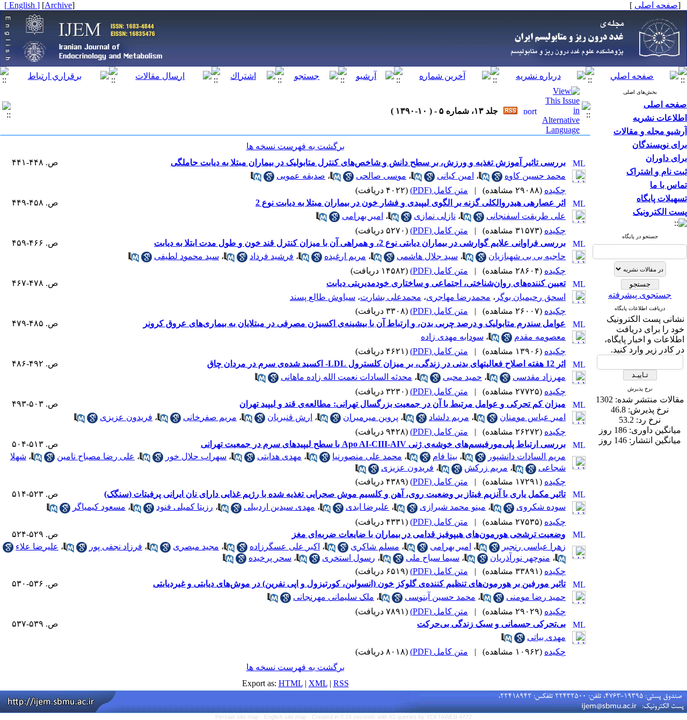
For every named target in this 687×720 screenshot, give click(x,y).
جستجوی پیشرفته (639, 294)
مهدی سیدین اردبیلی (279, 506)
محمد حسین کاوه (535, 175)
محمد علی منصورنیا (367, 456)
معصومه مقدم (540, 336)
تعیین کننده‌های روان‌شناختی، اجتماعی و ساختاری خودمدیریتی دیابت (446, 283)
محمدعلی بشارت (390, 297)
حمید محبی (462, 376)
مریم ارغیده (345, 256)
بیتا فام (445, 456)
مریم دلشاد (449, 417)
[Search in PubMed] (484, 178)
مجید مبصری (196, 546)
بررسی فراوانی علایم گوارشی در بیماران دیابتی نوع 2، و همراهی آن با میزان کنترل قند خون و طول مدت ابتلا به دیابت (360, 242)
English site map (286, 717)
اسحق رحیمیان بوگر (530, 297)
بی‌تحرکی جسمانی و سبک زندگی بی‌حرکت (491, 623)
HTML (291, 683)
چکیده (555, 190)
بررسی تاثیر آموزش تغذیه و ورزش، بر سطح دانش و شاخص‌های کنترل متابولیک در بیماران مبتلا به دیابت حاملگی (368, 162)
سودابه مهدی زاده (452, 336)
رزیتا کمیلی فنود (184, 506)
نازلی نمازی (435, 216)
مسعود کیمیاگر (99, 506)
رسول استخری (348, 557)
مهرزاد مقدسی (539, 376)
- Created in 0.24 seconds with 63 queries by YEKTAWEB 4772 (390, 717)
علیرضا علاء (37, 546)
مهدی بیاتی (546, 637)
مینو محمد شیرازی (453, 506)
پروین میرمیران (370, 417)
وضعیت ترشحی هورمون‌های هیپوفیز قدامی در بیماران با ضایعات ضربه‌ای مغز (429, 534)
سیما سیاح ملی (432, 557)
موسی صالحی (381, 175)
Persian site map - (239, 717)
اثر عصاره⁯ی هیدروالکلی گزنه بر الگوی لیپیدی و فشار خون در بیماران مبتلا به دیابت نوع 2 (410, 202)
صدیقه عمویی (300, 175)
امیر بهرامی (362, 216)
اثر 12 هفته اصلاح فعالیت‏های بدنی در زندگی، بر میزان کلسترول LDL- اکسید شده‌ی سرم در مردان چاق (386, 363)
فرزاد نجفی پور (115, 546)
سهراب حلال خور (195, 456)
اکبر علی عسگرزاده (285, 546)
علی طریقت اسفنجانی (526, 216)
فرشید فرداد (272, 256)
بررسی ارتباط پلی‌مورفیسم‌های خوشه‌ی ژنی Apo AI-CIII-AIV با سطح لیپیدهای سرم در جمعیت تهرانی (383, 444)
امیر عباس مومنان (533, 417)
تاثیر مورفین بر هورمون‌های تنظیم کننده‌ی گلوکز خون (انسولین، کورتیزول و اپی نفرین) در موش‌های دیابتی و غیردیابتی (359, 583)
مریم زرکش (486, 467)
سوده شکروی (541, 506)
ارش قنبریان (289, 417)
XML (318, 683)
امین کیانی (455, 175)
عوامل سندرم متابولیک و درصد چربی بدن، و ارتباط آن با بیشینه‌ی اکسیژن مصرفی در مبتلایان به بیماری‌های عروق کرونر (354, 323)
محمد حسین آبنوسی (440, 596)
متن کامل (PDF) (439, 190)
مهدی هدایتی (279, 456)
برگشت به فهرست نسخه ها (295, 146)
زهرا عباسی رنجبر (534, 546)
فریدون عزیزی (126, 417)
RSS (341, 683)
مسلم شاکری (374, 546)
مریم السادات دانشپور (527, 456)
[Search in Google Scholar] (497, 178)
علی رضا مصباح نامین (96, 456)
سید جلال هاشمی (427, 256)
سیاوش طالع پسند (322, 297)
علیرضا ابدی (367, 506)
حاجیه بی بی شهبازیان (527, 256)
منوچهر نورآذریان (520, 557)
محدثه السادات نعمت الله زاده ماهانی (346, 376)
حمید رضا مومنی (536, 596)
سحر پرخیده (270, 557)
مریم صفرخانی (210, 417)
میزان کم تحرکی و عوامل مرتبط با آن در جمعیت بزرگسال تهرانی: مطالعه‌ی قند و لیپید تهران (402, 403)
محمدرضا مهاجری (458, 297)
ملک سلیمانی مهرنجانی (333, 596)
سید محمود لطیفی (186, 256)
